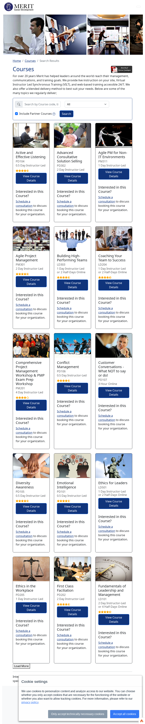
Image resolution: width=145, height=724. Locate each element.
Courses (30, 61)
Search (66, 114)
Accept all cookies (124, 714)
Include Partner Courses (35, 114)
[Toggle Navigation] (138, 7)
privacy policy (29, 702)
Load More (21, 666)
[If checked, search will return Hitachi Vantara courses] (54, 114)
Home (17, 61)
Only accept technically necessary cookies (77, 714)
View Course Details (31, 178)
